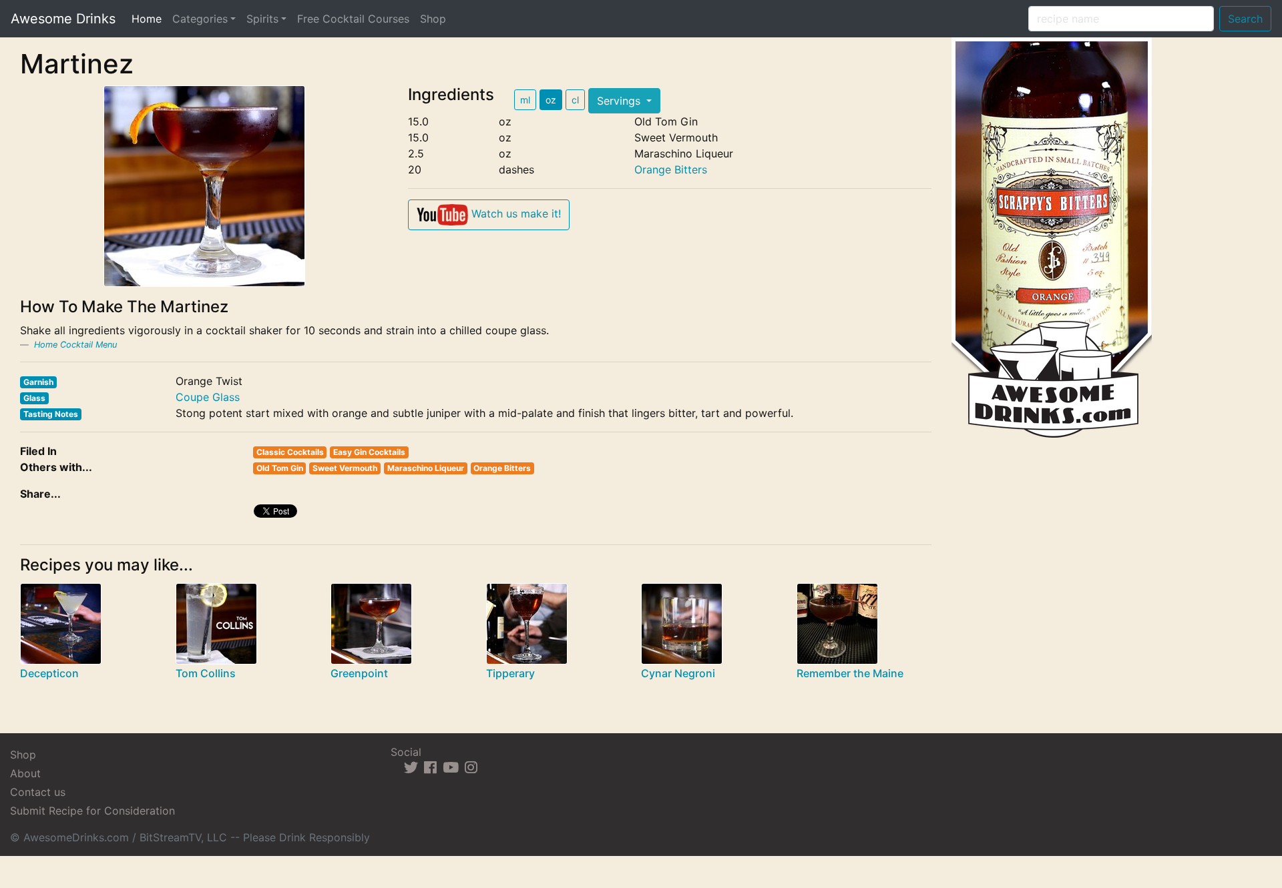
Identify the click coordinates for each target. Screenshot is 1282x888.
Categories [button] (200, 18)
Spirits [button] (262, 18)
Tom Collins (206, 673)
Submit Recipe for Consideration (92, 810)
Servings (620, 100)
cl (575, 99)
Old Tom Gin (279, 468)
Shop (433, 18)
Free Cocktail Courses (353, 18)
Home (149, 18)
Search (1245, 18)
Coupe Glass (208, 397)
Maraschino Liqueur (425, 468)
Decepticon (49, 673)
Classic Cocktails (290, 452)
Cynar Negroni (678, 673)
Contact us (37, 792)
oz (551, 99)
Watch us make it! (514, 213)
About (25, 773)
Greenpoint (359, 673)
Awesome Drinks (63, 19)
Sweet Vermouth (344, 468)
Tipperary (510, 673)
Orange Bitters (670, 169)
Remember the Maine (850, 673)
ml (525, 99)
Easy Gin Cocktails (369, 452)
